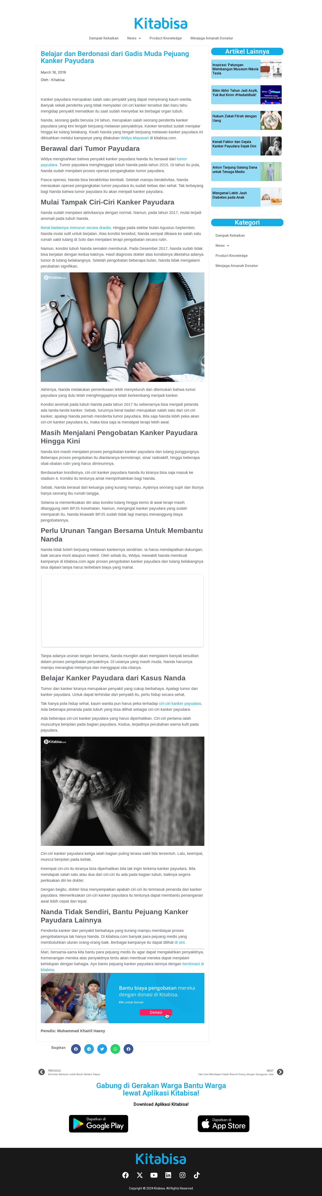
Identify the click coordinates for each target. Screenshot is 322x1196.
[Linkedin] (168, 1175)
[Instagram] (182, 1175)
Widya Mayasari (135, 138)
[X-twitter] (139, 1175)
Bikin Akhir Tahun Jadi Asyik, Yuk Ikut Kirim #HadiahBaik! (235, 92)
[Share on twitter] (102, 1049)
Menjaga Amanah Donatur (212, 38)
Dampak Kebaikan (104, 38)
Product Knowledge (166, 38)
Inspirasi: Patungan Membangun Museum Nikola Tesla (235, 69)
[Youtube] (154, 1175)
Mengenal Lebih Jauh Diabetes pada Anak (229, 195)
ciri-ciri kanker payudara (180, 703)
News (131, 38)
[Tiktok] (196, 1175)
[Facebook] (125, 1175)
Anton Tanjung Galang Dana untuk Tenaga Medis (234, 169)
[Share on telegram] (89, 1049)
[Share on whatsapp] (115, 1049)
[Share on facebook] (76, 1049)
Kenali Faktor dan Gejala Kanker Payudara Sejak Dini (234, 144)
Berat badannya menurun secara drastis (76, 228)
